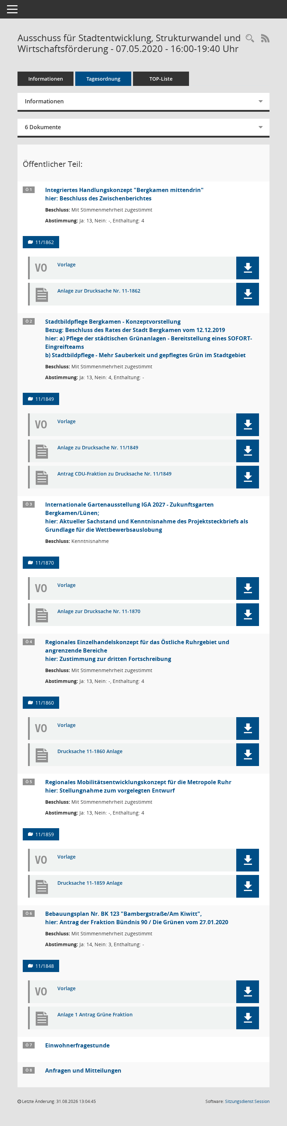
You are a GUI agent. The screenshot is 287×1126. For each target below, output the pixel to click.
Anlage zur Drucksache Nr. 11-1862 (98, 291)
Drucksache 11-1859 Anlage (89, 883)
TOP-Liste (161, 78)
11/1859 (44, 834)
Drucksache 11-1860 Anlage (89, 752)
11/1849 (44, 399)
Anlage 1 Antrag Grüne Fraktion (95, 1015)
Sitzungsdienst (247, 1101)
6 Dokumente (43, 127)
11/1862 (44, 242)
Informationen (45, 78)
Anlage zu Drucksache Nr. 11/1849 (97, 448)
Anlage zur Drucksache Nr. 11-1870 (98, 611)
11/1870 (44, 562)
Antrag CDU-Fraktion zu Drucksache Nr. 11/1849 (114, 474)
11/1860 (44, 702)
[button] (247, 268)
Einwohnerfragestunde (77, 1045)
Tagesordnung (103, 78)
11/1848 (44, 966)
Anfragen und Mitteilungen (83, 1070)
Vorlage (66, 265)
